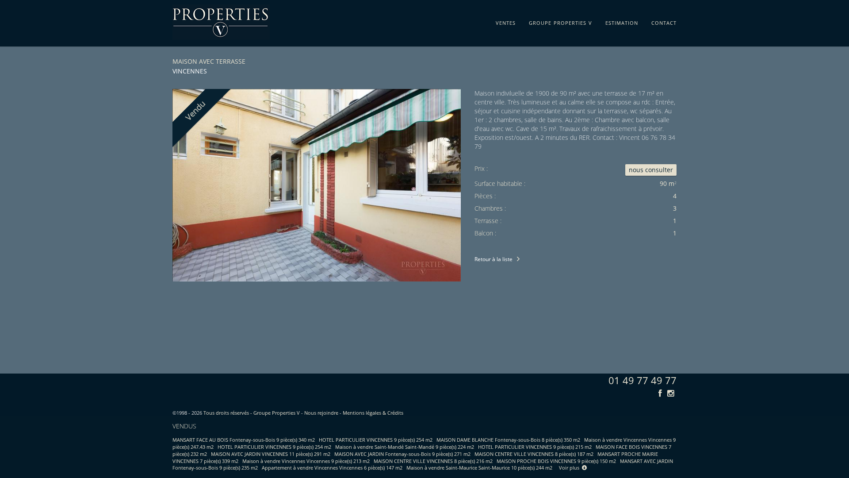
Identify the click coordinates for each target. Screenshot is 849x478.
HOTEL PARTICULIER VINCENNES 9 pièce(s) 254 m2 (375, 439)
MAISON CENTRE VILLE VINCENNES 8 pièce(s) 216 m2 (433, 461)
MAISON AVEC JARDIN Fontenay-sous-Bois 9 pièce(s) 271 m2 (402, 454)
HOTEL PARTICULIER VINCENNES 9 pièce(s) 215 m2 (535, 446)
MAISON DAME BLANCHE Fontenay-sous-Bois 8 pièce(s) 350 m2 (508, 439)
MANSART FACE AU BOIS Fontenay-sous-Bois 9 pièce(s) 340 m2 (243, 439)
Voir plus (570, 467)
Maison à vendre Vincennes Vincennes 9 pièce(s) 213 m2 (306, 461)
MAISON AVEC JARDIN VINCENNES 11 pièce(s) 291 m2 (270, 454)
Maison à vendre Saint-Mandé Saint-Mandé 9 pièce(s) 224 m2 (404, 446)
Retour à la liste (493, 259)
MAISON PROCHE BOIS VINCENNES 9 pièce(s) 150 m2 (556, 461)
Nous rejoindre (321, 412)
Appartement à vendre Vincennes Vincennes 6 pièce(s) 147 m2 (332, 467)
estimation (621, 21)
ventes (506, 21)
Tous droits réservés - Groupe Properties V (251, 412)
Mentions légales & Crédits (373, 412)
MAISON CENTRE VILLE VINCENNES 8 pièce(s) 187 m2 (533, 454)
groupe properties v (560, 21)
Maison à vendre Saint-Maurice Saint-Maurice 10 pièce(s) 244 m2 (479, 467)
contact (664, 21)
